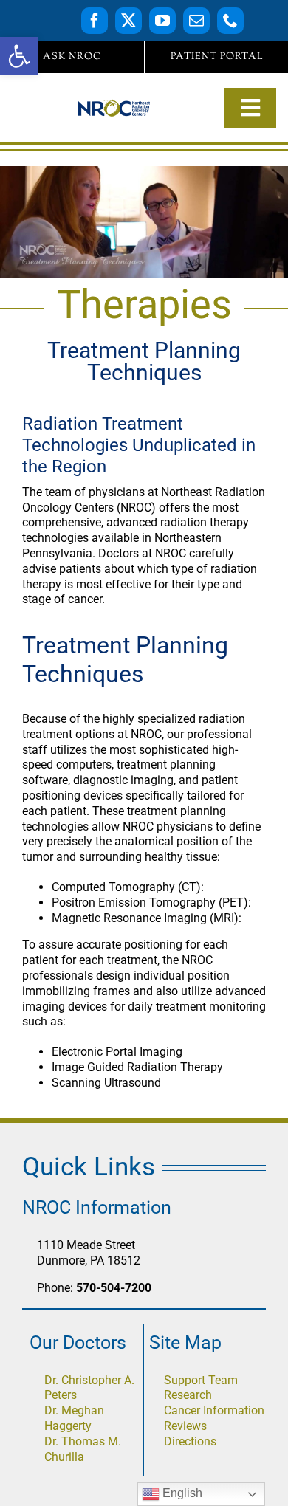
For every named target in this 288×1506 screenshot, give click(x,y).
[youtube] (162, 20)
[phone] (230, 20)
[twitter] (128, 20)
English (181, 1493)
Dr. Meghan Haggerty (74, 1418)
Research (188, 1395)
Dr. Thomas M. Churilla (82, 1449)
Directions (190, 1441)
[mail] (196, 20)
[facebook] (94, 20)
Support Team (201, 1380)
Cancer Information (214, 1410)
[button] (19, 56)
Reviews (185, 1426)
